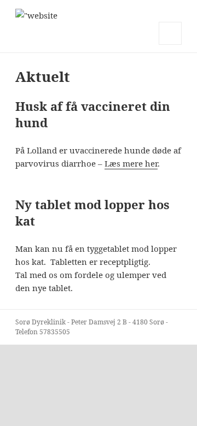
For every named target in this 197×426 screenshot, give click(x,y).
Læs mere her (131, 163)
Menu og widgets (170, 44)
